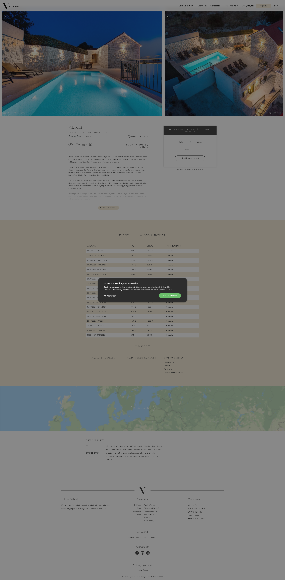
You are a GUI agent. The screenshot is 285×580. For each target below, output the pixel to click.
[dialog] (142, 290)
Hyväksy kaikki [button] (170, 296)
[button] (110, 296)
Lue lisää (169, 289)
